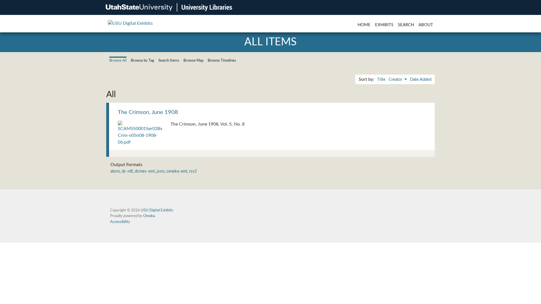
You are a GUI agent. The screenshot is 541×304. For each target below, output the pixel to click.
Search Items (168, 60)
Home (364, 25)
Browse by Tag (142, 60)
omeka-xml (177, 171)
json (161, 171)
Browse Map (193, 60)
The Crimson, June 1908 (148, 112)
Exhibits (384, 25)
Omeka (149, 216)
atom (115, 171)
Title (381, 79)
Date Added (420, 79)
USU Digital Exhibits (157, 210)
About (425, 25)
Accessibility (120, 221)
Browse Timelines (222, 60)
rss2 (193, 171)
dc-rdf (127, 171)
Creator (396, 79)
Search (406, 25)
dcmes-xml (145, 171)
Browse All (118, 60)
